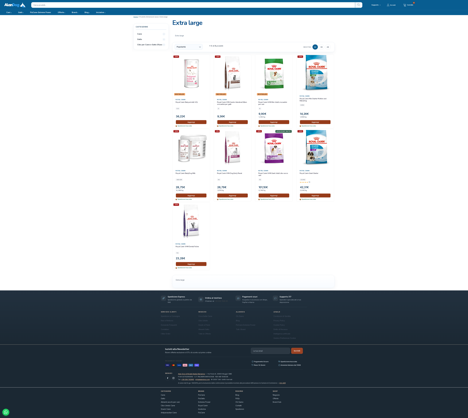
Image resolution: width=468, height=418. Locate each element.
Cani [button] (8, 12)
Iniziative (100, 12)
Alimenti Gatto (203, 329)
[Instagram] (173, 378)
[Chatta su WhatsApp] (5, 412)
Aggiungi (191, 122)
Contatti (238, 405)
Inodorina (202, 409)
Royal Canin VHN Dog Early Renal (229, 173)
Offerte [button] (61, 12)
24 (315, 47)
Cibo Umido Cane (168, 405)
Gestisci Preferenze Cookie (284, 338)
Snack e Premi (204, 325)
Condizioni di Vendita (282, 316)
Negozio (276, 395)
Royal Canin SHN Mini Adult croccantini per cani (272, 103)
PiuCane (201, 395)
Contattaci (165, 329)
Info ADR (282, 383)
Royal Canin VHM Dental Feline (187, 247)
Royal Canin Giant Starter (309, 173)
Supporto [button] (375, 5)
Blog (86, 12)
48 (328, 47)
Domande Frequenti (169, 325)
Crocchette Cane (205, 316)
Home (135, 17)
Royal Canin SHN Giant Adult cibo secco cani (273, 174)
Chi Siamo (240, 316)
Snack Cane (166, 409)
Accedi (392, 5)
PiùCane (201, 413)
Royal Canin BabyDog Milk (185, 173)
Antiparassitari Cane (169, 413)
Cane (139, 34)
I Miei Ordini (165, 334)
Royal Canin (180, 99)
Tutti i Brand (240, 329)
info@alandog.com (202, 379)
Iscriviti (297, 351)
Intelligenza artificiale (281, 334)
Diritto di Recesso (280, 329)
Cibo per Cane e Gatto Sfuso (149, 45)
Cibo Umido (203, 321)
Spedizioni (239, 409)
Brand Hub (277, 402)
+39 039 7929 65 (221, 301)
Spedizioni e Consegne (170, 316)
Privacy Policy (279, 321)
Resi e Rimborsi (167, 321)
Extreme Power (204, 402)
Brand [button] (74, 12)
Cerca (358, 5)
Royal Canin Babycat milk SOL (187, 102)
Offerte (275, 398)
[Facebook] (167, 378)
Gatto (139, 39)
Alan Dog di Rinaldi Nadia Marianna (191, 374)
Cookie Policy (279, 325)
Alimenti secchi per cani (170, 402)
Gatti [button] (20, 12)
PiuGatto (201, 398)
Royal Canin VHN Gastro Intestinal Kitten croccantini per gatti (232, 103)
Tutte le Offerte (204, 334)
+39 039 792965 (187, 379)
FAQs (237, 398)
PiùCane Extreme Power (40, 12)
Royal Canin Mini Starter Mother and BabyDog (313, 100)
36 (321, 47)
